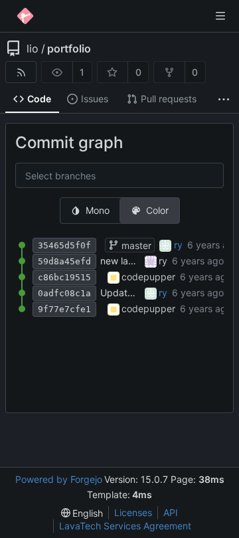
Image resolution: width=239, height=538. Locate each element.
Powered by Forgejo (58, 479)
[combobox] (36, 176)
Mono (98, 210)
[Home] (25, 16)
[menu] (82, 513)
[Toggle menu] (220, 16)
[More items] (224, 99)
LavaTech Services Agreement (125, 525)
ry (178, 244)
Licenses (133, 512)
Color (157, 210)
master (135, 245)
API (170, 512)
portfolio (69, 48)
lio (33, 48)
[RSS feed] (21, 72)
